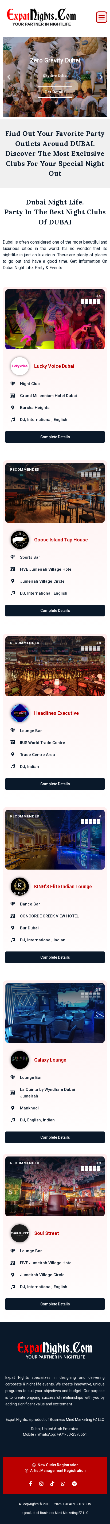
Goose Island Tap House (61, 539)
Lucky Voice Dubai (54, 366)
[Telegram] (74, 1483)
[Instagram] (41, 1483)
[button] (102, 17)
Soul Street (46, 1233)
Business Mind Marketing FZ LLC (77, 1419)
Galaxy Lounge (50, 1060)
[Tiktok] (52, 1483)
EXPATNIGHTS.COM (77, 1504)
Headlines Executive (56, 713)
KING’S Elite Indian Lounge (63, 886)
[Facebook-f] (30, 1483)
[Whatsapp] (63, 1483)
